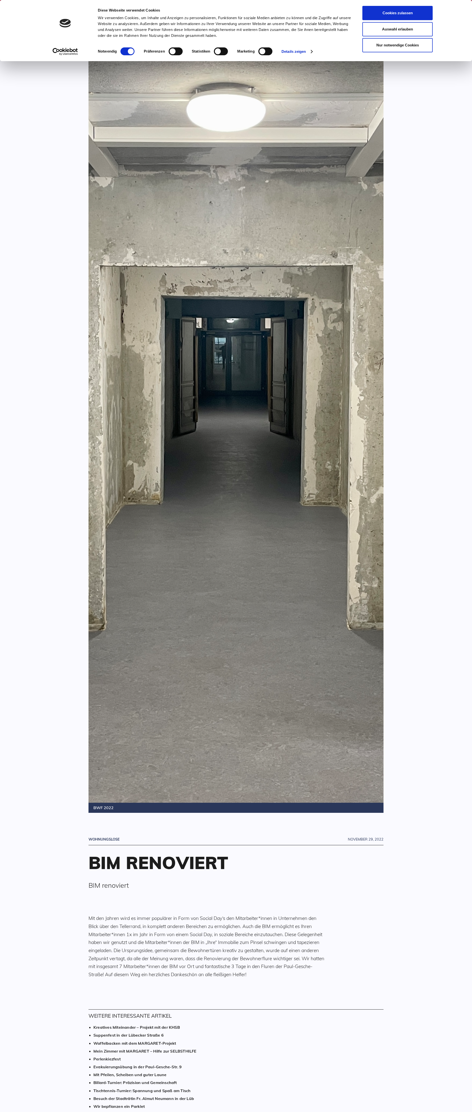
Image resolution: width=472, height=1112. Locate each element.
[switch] (176, 51)
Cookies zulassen (398, 13)
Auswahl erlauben (397, 29)
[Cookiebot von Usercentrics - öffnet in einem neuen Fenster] (65, 51)
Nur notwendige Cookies (397, 45)
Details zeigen (293, 51)
